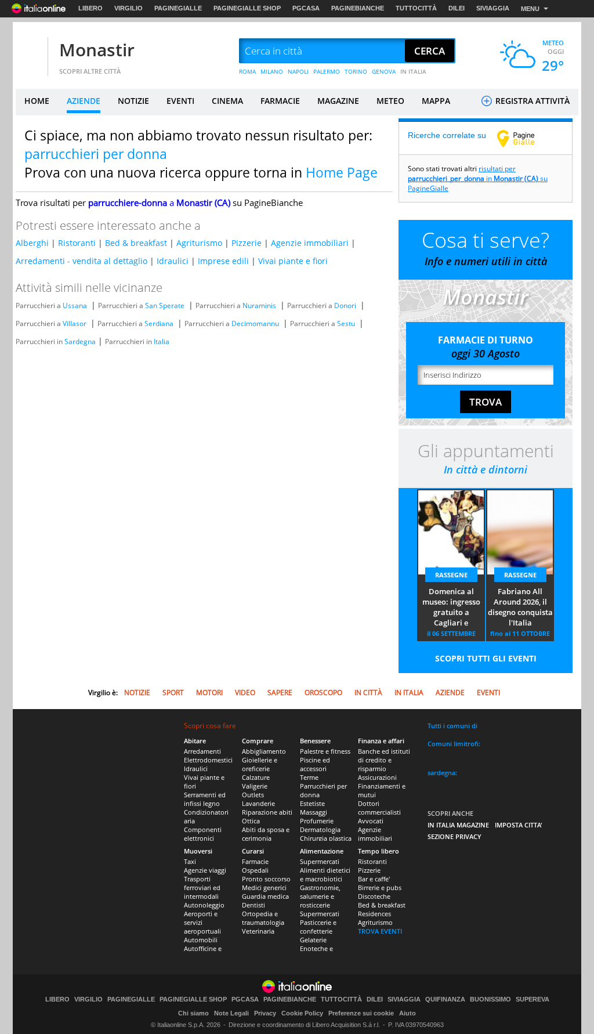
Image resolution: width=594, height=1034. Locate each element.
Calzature (256, 777)
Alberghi (32, 242)
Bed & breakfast (136, 242)
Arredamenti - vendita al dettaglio (81, 260)
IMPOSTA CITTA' (518, 824)
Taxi (190, 861)
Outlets (253, 794)
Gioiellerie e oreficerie (259, 764)
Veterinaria (258, 931)
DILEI (456, 8)
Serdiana (158, 323)
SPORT (173, 692)
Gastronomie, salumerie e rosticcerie (320, 896)
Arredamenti (202, 751)
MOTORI (209, 692)
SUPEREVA (532, 999)
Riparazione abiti (267, 812)
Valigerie (254, 786)
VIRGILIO (128, 8)
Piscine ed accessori (315, 764)
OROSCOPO (323, 692)
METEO (390, 100)
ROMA (247, 71)
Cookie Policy (302, 1013)
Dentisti (253, 905)
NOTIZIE (133, 100)
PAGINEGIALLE (178, 8)
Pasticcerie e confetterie (318, 926)
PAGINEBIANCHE (357, 8)
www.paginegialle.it (524, 138)
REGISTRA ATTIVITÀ (531, 100)
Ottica (251, 820)
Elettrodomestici (208, 759)
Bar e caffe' (374, 878)
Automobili (201, 939)
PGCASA (306, 8)
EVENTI (180, 100)
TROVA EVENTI (380, 931)
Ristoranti (77, 242)
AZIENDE (83, 100)
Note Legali (231, 1013)
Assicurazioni (377, 777)
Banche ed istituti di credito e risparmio (384, 760)
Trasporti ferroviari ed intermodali (202, 887)
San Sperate (164, 305)
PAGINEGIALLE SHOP (247, 8)
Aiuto (407, 1013)
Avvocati (370, 820)
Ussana (75, 305)
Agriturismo (199, 242)
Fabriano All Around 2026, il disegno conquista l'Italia (520, 607)
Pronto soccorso (266, 878)
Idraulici (173, 260)
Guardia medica (265, 896)
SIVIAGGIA (492, 8)
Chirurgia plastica (326, 838)
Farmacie (255, 861)
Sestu (346, 323)
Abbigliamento (264, 751)
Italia (161, 341)
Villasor (74, 323)
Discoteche (374, 896)
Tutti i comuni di (452, 725)
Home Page (342, 172)
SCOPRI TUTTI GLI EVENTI (486, 658)
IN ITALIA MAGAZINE (458, 824)
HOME (36, 100)
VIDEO (245, 692)
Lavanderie (258, 803)
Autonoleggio (204, 905)
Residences (374, 913)
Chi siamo (193, 1013)
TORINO (356, 71)
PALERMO (326, 71)
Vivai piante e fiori (293, 260)
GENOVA (384, 71)
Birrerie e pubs (379, 887)
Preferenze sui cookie (361, 1013)
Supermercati (319, 861)
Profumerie (317, 820)
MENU (530, 8)
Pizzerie (246, 242)
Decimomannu (255, 323)
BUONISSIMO (490, 999)
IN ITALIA (413, 71)
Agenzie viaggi (205, 870)
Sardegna (80, 341)
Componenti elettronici (203, 834)
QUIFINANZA (445, 999)
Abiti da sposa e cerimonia (265, 834)
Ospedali (255, 870)
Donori (345, 305)
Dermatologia (320, 829)
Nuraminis (259, 305)
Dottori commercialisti (379, 807)
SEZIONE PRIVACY (454, 836)
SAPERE (279, 692)
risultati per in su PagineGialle (478, 178)
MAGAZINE (338, 100)
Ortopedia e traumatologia (263, 918)
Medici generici (264, 887)
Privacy (265, 1013)
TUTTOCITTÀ (416, 8)
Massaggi (313, 812)
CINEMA (227, 100)
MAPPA (436, 100)
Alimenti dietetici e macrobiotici (325, 874)
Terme (309, 777)
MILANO (271, 71)
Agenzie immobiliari (310, 242)
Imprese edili (223, 260)
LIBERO (90, 8)
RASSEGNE (451, 574)
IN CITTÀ (368, 692)
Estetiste (312, 803)
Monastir (97, 50)
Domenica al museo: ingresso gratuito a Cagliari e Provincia (451, 607)
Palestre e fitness (325, 751)
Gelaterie (313, 939)
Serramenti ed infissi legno (205, 799)
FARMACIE (280, 100)
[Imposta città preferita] (30, 51)
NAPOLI (298, 71)
